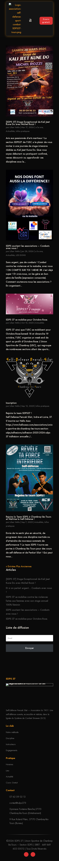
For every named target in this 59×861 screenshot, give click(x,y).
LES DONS (21, 255)
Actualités (10, 131)
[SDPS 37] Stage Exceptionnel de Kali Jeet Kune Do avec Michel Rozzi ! (28, 123)
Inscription (11, 403)
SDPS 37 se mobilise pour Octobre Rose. (27, 319)
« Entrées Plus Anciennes (19, 566)
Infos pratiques (23, 131)
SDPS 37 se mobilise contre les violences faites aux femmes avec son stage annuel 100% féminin (27, 600)
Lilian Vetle (15, 127)
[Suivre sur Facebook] (26, 854)
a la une (39, 127)
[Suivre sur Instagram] (33, 854)
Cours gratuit (46, 20)
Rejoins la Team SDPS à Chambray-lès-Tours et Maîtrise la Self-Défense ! (28, 518)
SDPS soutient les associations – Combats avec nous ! (27, 247)
